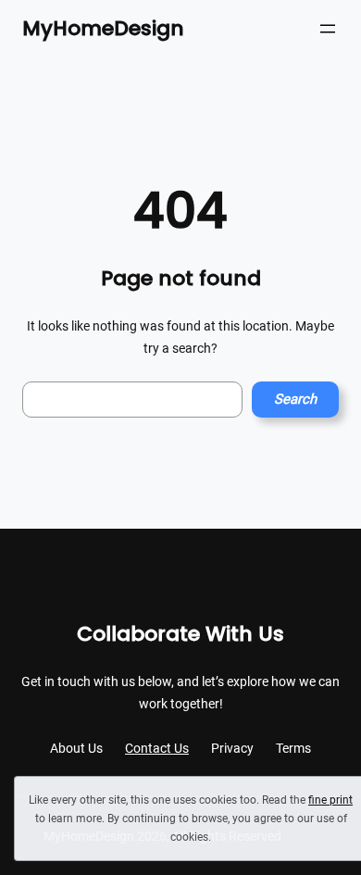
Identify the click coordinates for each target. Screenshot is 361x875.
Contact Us (157, 748)
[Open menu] (328, 29)
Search (295, 399)
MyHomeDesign (103, 28)
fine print (330, 800)
